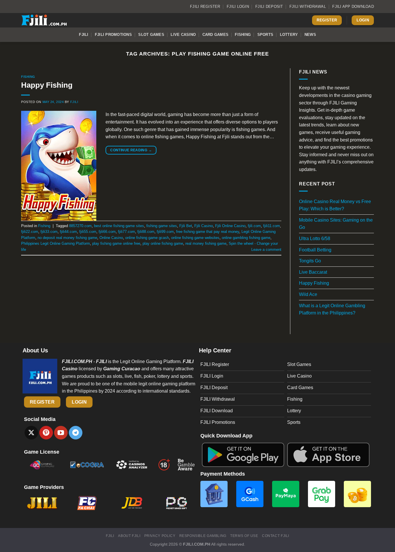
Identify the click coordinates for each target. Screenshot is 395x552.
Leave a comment (266, 249)
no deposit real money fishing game (67, 237)
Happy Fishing (47, 85)
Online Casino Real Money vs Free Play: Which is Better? (335, 205)
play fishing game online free (116, 243)
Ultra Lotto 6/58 (314, 238)
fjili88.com (145, 231)
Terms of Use (244, 536)
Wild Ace (308, 294)
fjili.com (254, 226)
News (310, 34)
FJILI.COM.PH (196, 544)
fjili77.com (126, 231)
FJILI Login (238, 6)
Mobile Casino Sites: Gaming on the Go (336, 224)
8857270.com (80, 226)
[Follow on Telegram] (75, 432)
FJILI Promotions (113, 34)
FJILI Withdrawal (307, 6)
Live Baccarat (313, 272)
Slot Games (151, 34)
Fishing (243, 34)
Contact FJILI (275, 536)
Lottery (289, 34)
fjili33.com (49, 231)
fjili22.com (29, 231)
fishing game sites (161, 226)
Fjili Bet (185, 226)
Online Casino (111, 237)
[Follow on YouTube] (61, 432)
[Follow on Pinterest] (46, 432)
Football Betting (315, 249)
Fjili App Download (353, 6)
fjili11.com (271, 226)
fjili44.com (68, 231)
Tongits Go (310, 260)
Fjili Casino (203, 226)
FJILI (83, 34)
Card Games (215, 34)
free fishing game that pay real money (207, 231)
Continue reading (131, 150)
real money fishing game (205, 243)
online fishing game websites (195, 237)
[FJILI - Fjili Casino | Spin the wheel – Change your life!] (50, 20)
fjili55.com (87, 231)
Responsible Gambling (202, 536)
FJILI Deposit (269, 6)
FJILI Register (205, 6)
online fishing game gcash (147, 237)
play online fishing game (163, 243)
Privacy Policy (160, 536)
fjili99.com (165, 231)
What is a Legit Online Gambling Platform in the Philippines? (332, 309)
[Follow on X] (31, 432)
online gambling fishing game (246, 237)
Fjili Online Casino (230, 226)
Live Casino (183, 34)
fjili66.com (107, 231)
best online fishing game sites (119, 226)
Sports (265, 34)
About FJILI (129, 536)
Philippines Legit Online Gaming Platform (55, 243)
